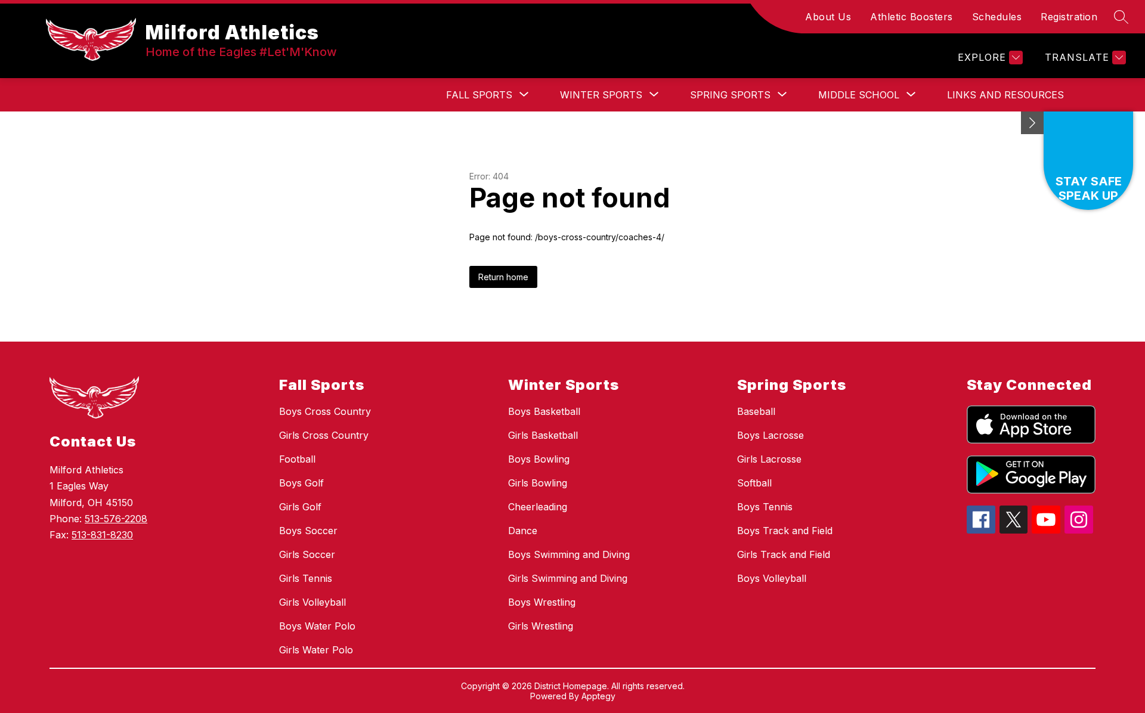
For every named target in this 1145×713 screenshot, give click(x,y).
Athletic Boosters (911, 17)
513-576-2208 (116, 519)
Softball (754, 483)
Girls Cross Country (324, 435)
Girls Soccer (307, 554)
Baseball (756, 411)
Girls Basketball (543, 435)
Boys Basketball (544, 411)
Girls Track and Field (783, 554)
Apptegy (598, 696)
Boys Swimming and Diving (569, 554)
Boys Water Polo (317, 626)
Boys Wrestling (541, 602)
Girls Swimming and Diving (567, 578)
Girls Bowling (537, 483)
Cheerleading (537, 507)
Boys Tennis (765, 507)
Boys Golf (301, 483)
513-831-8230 (102, 535)
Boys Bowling (539, 459)
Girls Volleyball (312, 602)
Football (297, 459)
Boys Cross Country (325, 411)
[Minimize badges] (1032, 122)
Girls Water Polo (316, 650)
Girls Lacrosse (769, 459)
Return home (503, 277)
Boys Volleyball (771, 578)
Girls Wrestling (540, 626)
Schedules (997, 17)
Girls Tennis (305, 578)
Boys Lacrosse (770, 435)
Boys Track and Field (785, 531)
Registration (1069, 17)
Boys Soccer (308, 531)
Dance (522, 531)
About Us (828, 17)
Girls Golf (300, 507)
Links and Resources (1005, 95)
